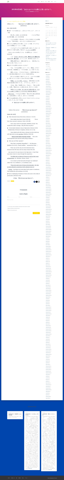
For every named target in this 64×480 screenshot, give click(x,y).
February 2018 (48, 246)
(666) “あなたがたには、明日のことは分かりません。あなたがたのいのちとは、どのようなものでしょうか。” (51, 52)
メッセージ (9, 412)
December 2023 (48, 128)
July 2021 (47, 177)
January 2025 (48, 106)
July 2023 (47, 136)
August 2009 (47, 398)
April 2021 (47, 182)
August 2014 (47, 315)
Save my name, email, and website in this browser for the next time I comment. (19, 206)
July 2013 (47, 337)
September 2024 (48, 113)
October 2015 (48, 293)
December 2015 (48, 290)
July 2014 (47, 317)
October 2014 (48, 312)
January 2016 (48, 288)
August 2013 (47, 335)
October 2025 (48, 91)
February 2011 (48, 384)
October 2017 (48, 253)
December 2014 (48, 308)
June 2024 (47, 118)
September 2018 (48, 234)
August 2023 (47, 135)
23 (46, 35)
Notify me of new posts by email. (12, 210)
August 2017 (47, 256)
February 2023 (48, 145)
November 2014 (48, 310)
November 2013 (48, 330)
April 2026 (47, 81)
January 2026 (48, 86)
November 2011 (48, 369)
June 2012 (47, 359)
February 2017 (48, 266)
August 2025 (47, 94)
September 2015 (48, 295)
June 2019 (47, 219)
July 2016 (47, 278)
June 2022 (47, 158)
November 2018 (48, 231)
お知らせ (39, 1)
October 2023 (48, 131)
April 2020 (47, 202)
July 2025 (47, 96)
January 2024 (48, 126)
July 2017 (47, 258)
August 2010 (47, 391)
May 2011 (47, 379)
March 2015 (47, 305)
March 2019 (47, 224)
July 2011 (47, 376)
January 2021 (48, 187)
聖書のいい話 (42, 1)
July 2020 (47, 197)
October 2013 (48, 332)
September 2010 (48, 389)
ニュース (47, 66)
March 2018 (47, 244)
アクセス (55, 1)
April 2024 (47, 121)
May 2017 (47, 261)
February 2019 (48, 226)
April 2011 (47, 381)
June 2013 (47, 339)
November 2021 (48, 170)
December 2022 (48, 148)
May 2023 (47, 140)
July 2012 (47, 357)
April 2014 (47, 322)
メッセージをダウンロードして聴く (16, 21)
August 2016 (47, 276)
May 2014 (47, 320)
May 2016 (47, 281)
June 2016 (47, 280)
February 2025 (48, 104)
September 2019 (48, 214)
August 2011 (47, 374)
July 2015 (47, 298)
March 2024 (47, 123)
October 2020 (48, 192)
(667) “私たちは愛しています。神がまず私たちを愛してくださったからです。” (51, 44)
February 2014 (48, 325)
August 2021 (47, 175)
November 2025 (48, 89)
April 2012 (47, 362)
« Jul (46, 38)
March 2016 (47, 285)
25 (49, 35)
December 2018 (48, 229)
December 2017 (48, 249)
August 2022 (47, 155)
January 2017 (48, 268)
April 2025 (47, 101)
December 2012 (48, 349)
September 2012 (48, 354)
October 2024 (48, 111)
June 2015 (47, 300)
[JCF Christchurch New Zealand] (8, 1)
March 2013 (47, 344)
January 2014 (48, 327)
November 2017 (48, 251)
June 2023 (47, 138)
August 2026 (47, 74)
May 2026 (47, 79)
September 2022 (48, 153)
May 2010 (47, 394)
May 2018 (47, 241)
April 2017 (47, 263)
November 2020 (48, 190)
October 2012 (48, 352)
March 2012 (47, 364)
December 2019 (48, 209)
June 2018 (47, 239)
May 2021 (47, 180)
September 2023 (48, 133)
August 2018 (47, 236)
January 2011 (48, 386)
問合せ (52, 1)
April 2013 (47, 342)
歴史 (45, 1)
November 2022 (48, 150)
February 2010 (48, 396)
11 (49, 32)
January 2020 (48, 207)
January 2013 (48, 347)
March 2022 (47, 163)
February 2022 (48, 165)
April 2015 (47, 303)
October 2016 (48, 273)
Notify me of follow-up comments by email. (14, 208)
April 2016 (47, 283)
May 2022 (47, 160)
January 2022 (48, 167)
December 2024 (48, 108)
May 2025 (47, 99)
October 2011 (48, 371)
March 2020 (47, 204)
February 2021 (48, 185)
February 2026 (48, 84)
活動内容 (49, 1)
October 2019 (48, 212)
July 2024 (47, 116)
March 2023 (47, 143)
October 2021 (48, 172)
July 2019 (47, 217)
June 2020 (47, 199)
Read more (30, 468)
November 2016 (48, 271)
